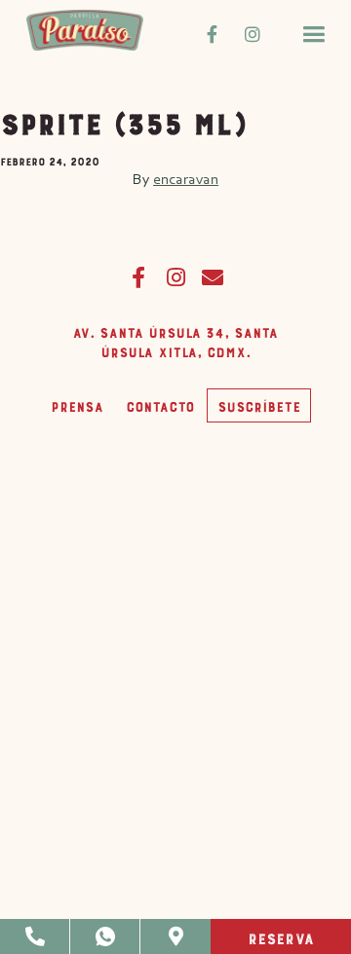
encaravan (185, 178)
